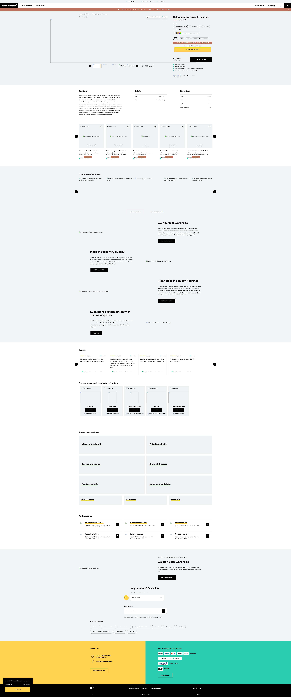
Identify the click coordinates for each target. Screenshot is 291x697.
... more (28, 680)
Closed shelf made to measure (169, 151)
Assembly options (92, 534)
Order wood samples (138, 522)
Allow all (18, 689)
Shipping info (167, 668)
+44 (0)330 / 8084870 (106, 655)
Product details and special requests (101, 631)
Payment (157, 627)
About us (95, 627)
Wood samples (119, 631)
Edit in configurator (192, 49)
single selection (26, 684)
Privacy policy (8, 684)
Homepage (81, 14)
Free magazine (181, 522)
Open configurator (166, 301)
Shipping (181, 627)
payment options (182, 68)
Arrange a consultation (94, 522)
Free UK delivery (162, 1)
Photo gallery (169, 627)
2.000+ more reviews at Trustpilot (95, 371)
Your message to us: (128, 606)
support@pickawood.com (105, 661)
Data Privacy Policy (134, 688)
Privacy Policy (148, 617)
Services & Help (165, 675)
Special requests (137, 534)
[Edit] (101, 127)
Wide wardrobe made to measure (88, 151)
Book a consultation (156, 212)
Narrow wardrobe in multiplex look (197, 151)
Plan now (96, 333)
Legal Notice (145, 688)
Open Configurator (135, 212)
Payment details (193, 653)
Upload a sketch (181, 534)
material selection (99, 270)
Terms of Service (156, 617)
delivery (177, 66)
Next (137, 66)
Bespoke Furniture (131, 1)
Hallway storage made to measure (116, 151)
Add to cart (202, 59)
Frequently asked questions (141, 627)
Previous (90, 66)
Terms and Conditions (156, 688)
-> (163, 611)
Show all (132, 631)
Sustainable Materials (147, 1)
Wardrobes (87, 14)
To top (198, 694)
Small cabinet (137, 151)
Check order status (124, 627)
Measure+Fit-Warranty (173, 663)
